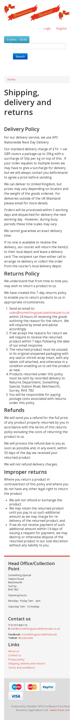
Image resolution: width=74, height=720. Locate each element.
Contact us (14, 655)
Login (47, 28)
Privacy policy (16, 659)
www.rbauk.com (60, 710)
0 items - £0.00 (17, 39)
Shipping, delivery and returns (26, 663)
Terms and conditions (21, 667)
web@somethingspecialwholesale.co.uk (35, 628)
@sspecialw (25, 638)
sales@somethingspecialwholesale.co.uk (39, 313)
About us (13, 651)
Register (61, 28)
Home (11, 79)
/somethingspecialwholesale (39, 634)
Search (20, 56)
